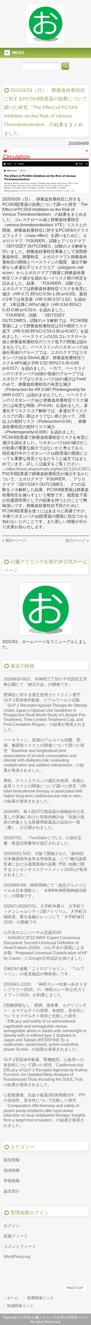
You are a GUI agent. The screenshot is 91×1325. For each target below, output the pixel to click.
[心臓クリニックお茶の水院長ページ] (45, 40)
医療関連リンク (40, 1298)
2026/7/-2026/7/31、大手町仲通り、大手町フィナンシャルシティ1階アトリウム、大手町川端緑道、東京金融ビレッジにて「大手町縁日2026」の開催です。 (45, 914)
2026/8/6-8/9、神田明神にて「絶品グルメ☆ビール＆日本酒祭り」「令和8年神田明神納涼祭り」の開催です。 (45, 890)
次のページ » (77, 540)
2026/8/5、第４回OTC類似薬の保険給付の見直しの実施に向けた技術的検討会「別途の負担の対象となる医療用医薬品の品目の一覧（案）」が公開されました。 (44, 819)
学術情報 (12, 1181)
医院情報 (12, 1160)
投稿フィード (16, 1236)
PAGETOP (74, 1288)
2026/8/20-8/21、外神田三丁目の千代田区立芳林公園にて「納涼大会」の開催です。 (45, 682)
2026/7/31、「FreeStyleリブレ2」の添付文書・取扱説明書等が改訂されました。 (43, 840)
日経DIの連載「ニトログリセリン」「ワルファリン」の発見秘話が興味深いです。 (44, 971)
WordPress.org (17, 1256)
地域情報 (12, 1170)
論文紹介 (12, 1191)
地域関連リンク (20, 1306)
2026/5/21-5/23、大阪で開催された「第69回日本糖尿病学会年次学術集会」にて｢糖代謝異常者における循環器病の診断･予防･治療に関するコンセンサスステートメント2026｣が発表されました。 (45, 864)
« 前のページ (14, 540)
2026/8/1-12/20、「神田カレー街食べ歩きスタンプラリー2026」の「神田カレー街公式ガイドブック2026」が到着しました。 (45, 989)
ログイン (12, 1226)
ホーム (12, 1298)
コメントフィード (20, 1246)
